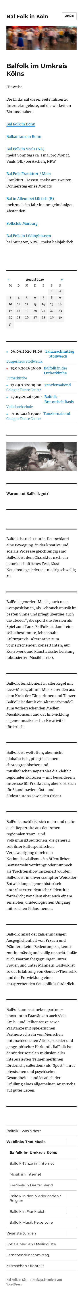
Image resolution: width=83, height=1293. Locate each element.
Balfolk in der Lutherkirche (55, 370)
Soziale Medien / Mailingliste (31, 1244)
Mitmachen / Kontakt (25, 1266)
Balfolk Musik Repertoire (31, 1222)
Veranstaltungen (21, 1233)
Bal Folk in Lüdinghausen (28, 236)
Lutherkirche (16, 378)
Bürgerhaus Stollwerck (24, 361)
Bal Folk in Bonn (20, 124)
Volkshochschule (19, 407)
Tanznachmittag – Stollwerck (59, 353)
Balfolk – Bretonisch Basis (59, 399)
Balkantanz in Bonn (23, 136)
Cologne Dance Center (23, 390)
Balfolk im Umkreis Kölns (33, 1152)
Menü (69, 16)
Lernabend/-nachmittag (27, 1255)
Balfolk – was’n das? (23, 1131)
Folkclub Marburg (22, 223)
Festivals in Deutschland (31, 1185)
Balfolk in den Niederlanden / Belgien (35, 1198)
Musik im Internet (25, 1174)
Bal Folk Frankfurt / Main (28, 174)
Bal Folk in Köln (27, 16)
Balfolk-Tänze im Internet (32, 1163)
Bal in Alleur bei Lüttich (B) (30, 198)
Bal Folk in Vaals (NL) (25, 149)
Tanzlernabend (57, 385)
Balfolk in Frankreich (27, 1211)
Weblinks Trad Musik (26, 1142)
